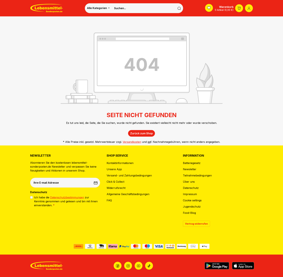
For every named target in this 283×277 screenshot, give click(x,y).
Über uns (189, 181)
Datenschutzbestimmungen (67, 197)
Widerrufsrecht (116, 188)
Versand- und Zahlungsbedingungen (129, 175)
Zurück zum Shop (141, 133)
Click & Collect (115, 181)
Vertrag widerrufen (196, 223)
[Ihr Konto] (249, 8)
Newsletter (189, 169)
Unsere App (114, 169)
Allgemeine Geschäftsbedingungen (128, 194)
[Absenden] (96, 183)
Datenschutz (191, 188)
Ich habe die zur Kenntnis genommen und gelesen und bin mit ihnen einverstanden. (66, 201)
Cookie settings (192, 200)
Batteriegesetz (191, 163)
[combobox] (143, 8)
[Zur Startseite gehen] (46, 8)
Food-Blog (189, 212)
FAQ (109, 200)
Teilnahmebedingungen (197, 175)
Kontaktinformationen (120, 163)
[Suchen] (179, 8)
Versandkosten (132, 141)
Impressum (190, 194)
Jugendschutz (192, 206)
